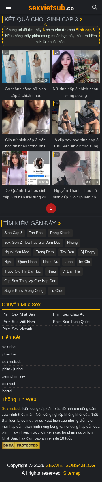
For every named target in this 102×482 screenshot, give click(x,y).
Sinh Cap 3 (13, 233)
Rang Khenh (60, 233)
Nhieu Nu (50, 262)
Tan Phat (36, 233)
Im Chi (84, 262)
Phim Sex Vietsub (17, 329)
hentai (7, 391)
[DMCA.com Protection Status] (21, 445)
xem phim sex (14, 376)
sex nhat (9, 347)
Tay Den (67, 252)
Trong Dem (45, 252)
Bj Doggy (87, 252)
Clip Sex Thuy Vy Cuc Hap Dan (30, 281)
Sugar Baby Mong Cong (23, 290)
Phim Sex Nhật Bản (18, 314)
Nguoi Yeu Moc (16, 252)
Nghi (8, 262)
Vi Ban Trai (71, 271)
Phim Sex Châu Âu (68, 314)
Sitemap (71, 473)
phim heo (9, 354)
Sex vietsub (11, 408)
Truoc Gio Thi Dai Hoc (22, 271)
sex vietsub (11, 361)
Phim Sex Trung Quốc (71, 322)
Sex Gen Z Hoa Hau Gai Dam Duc (32, 242)
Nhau (51, 271)
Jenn (69, 262)
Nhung (72, 242)
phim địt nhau (13, 369)
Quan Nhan (27, 262)
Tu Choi (56, 290)
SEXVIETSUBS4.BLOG (70, 465)
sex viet (8, 384)
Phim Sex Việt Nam (18, 322)
